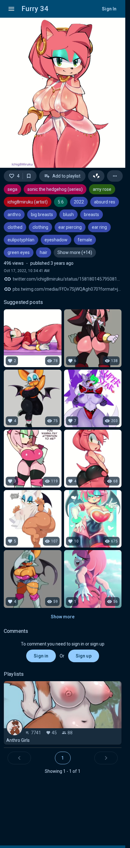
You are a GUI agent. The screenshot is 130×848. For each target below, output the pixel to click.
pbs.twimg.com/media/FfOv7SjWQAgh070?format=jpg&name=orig (67, 289)
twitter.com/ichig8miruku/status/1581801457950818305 (67, 279)
